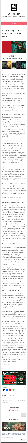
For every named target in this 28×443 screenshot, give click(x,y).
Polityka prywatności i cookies (7, 437)
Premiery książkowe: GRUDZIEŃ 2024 (7, 401)
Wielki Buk (14, 14)
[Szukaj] (23, 415)
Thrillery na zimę (21, 400)
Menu (15, 23)
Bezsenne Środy (9, 395)
